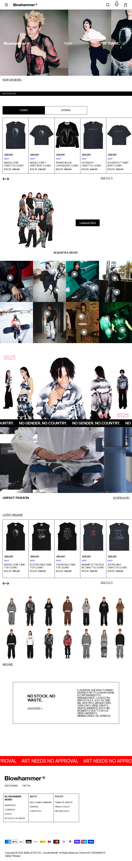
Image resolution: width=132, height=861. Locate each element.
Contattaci (36, 811)
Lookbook (10, 809)
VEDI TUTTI (107, 178)
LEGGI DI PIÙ (34, 708)
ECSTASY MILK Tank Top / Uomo (40, 566)
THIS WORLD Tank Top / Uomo (65, 566)
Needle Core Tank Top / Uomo (14, 566)
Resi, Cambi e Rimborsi (41, 802)
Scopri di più (121, 497)
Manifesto (10, 805)
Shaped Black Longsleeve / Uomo (67, 164)
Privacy (16, 855)
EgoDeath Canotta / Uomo (91, 164)
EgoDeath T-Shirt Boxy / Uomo (118, 164)
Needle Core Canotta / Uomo (14, 164)
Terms (8, 855)
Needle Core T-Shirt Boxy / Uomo (40, 164)
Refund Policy (62, 811)
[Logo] (25, 5)
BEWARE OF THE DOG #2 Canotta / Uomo (93, 566)
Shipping (34, 807)
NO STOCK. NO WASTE (15, 818)
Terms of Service (64, 802)
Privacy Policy (62, 807)
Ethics (8, 814)
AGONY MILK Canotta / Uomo (117, 566)
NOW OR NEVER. (12, 79)
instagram (11, 785)
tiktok (26, 785)
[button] (125, 4)
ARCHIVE (8, 664)
